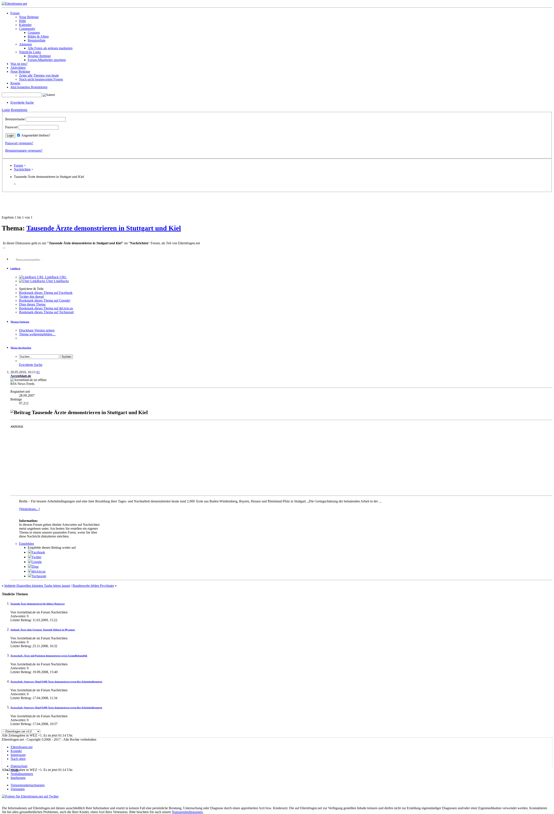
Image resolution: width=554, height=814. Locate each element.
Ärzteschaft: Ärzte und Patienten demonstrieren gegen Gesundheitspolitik (48, 655)
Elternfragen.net (21, 747)
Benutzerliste (36, 40)
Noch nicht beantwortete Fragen (41, 79)
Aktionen (25, 44)
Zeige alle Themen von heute (39, 75)
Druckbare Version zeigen (37, 330)
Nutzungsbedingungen (187, 812)
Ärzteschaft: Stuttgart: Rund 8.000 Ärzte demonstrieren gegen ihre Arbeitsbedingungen (56, 681)
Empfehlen (26, 543)
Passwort (11, 127)
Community (27, 29)
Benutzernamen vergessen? (23, 150)
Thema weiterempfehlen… (37, 334)
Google (37, 562)
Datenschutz (19, 766)
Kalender (25, 25)
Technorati (39, 576)
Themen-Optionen (19, 321)
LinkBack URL (55, 277)
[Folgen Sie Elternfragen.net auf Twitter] (30, 796)
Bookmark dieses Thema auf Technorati (46, 312)
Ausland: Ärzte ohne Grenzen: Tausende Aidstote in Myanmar (42, 629)
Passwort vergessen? (19, 143)
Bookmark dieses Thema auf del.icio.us (46, 308)
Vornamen (18, 789)
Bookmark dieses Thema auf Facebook (45, 292)
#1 (38, 372)
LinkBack (15, 268)
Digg (35, 566)
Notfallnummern (22, 774)
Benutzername (15, 119)
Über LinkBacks (57, 281)
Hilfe (22, 21)
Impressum (18, 755)
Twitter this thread (31, 296)
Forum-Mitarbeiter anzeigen (47, 60)
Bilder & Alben (38, 36)
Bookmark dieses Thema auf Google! (44, 300)
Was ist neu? (18, 64)
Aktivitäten (18, 67)
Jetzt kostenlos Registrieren (28, 87)
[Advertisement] (277, 206)
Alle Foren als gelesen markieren (50, 48)
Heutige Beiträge (39, 56)
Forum (14, 13)
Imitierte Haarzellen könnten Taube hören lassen (37, 585)
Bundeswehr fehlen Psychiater (93, 585)
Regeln (15, 83)
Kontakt (16, 751)
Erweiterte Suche (22, 102)
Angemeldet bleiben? (35, 135)
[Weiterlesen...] (29, 509)
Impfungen (18, 778)
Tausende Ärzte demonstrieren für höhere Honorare (37, 603)
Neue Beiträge (29, 17)
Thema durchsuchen (20, 347)
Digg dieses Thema (32, 304)
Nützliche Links (30, 52)
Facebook (38, 552)
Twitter (36, 557)
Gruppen (34, 32)
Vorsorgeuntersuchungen (28, 785)
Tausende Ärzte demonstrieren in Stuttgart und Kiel (103, 228)
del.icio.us (38, 571)
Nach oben (18, 759)
